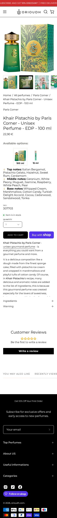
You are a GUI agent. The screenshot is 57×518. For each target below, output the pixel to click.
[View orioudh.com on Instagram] (5, 487)
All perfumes (22, 95)
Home (7, 95)
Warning (8, 306)
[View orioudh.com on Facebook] (20, 487)
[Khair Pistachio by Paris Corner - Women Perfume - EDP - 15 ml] (35, 155)
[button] (45, 12)
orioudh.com (18, 503)
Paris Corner (40, 95)
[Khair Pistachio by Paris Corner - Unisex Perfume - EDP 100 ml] (20, 155)
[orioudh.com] (28, 12)
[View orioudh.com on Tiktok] (12, 487)
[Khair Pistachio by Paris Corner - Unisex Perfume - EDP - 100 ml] (10, 82)
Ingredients (10, 300)
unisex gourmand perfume (19, 246)
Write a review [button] (28, 351)
